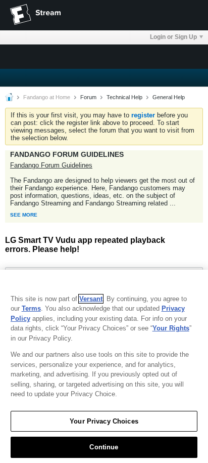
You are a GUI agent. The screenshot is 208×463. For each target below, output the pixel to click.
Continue (103, 447)
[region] (104, 366)
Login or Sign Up (173, 36)
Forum (88, 97)
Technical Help (124, 97)
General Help (168, 97)
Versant (90, 299)
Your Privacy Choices (104, 421)
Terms (31, 308)
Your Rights (170, 328)
